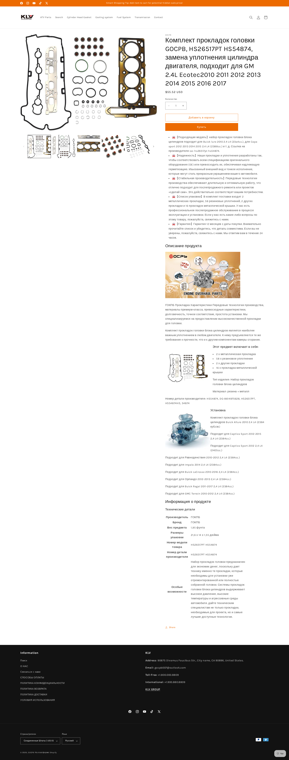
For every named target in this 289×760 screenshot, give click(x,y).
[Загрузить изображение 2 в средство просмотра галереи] (63, 146)
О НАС (24, 666)
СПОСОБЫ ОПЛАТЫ (32, 677)
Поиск (23, 660)
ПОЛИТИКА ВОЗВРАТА (33, 688)
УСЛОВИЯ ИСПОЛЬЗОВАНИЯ (37, 700)
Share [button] (172, 627)
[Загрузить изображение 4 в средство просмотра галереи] (113, 146)
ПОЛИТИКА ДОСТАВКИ (33, 694)
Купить (201, 127)
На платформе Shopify (46, 752)
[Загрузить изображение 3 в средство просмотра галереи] (88, 146)
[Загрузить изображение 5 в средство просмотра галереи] (137, 146)
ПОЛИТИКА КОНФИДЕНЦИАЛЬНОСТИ (42, 683)
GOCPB (31, 752)
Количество (171, 99)
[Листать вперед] (153, 146)
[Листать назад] (23, 146)
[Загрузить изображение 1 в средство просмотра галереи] (39, 146)
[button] (251, 17)
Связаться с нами (30, 671)
